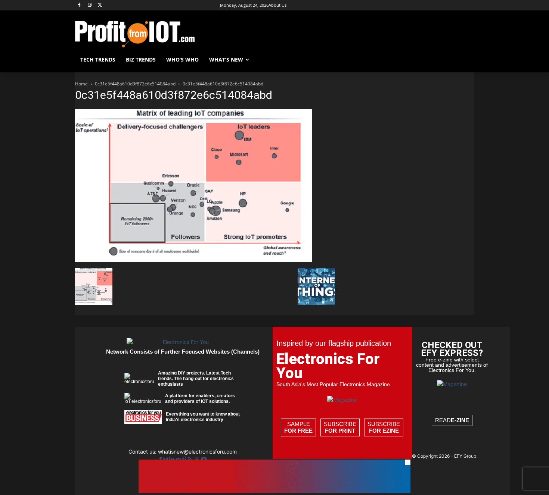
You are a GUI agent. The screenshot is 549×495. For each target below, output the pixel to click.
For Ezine (384, 430)
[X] (100, 5)
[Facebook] (79, 5)
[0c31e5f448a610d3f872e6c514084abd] (193, 260)
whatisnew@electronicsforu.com (197, 451)
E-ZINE (460, 420)
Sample (298, 427)
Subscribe (340, 427)
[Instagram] (90, 5)
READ (452, 420)
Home (81, 84)
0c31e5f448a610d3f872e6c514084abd (135, 84)
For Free (298, 430)
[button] (465, 60)
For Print (340, 430)
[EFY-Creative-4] (274, 491)
